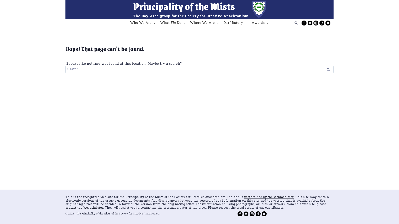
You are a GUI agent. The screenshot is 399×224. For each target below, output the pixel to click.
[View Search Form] (296, 23)
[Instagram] (315, 23)
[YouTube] (327, 23)
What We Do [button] (170, 23)
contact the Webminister (84, 208)
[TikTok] (321, 23)
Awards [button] (258, 23)
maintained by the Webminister (269, 197)
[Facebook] (304, 23)
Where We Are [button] (202, 23)
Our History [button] (233, 23)
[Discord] (310, 23)
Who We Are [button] (140, 23)
